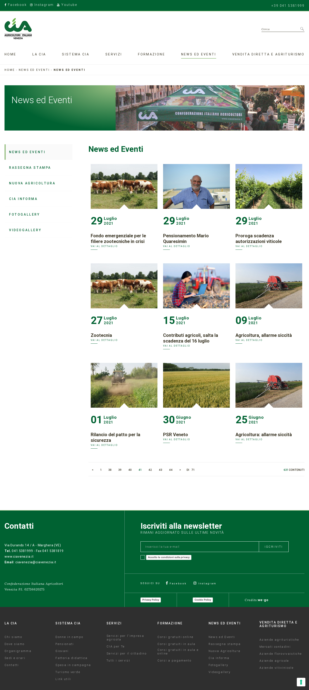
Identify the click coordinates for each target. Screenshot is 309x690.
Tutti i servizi (118, 660)
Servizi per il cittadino (127, 653)
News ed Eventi (27, 152)
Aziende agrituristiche (279, 640)
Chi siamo (13, 637)
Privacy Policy (150, 599)
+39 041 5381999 (287, 6)
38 (110, 469)
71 (193, 469)
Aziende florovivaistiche (280, 654)
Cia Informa (23, 199)
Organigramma (18, 651)
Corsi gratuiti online (175, 637)
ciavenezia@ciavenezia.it (35, 562)
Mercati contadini (275, 647)
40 (130, 469)
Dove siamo (14, 644)
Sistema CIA (75, 54)
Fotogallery (24, 214)
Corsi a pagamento (174, 660)
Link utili (63, 679)
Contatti (12, 665)
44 (171, 469)
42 (150, 469)
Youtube (68, 5)
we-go (263, 600)
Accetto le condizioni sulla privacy (169, 557)
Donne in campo (69, 637)
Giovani (62, 651)
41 (140, 469)
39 (119, 469)
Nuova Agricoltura (32, 183)
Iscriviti (274, 547)
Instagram (43, 5)
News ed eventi (198, 54)
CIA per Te (116, 646)
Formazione (151, 54)
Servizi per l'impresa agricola (125, 637)
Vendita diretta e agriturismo (268, 54)
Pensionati (64, 644)
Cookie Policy (203, 599)
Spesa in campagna (73, 665)
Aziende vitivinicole (276, 668)
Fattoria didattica (71, 658)
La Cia (39, 54)
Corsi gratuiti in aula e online (178, 651)
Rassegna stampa (30, 168)
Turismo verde (67, 672)
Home (10, 54)
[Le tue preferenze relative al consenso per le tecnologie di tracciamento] (301, 682)
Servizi (113, 54)
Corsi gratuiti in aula (176, 644)
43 (160, 469)
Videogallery (25, 230)
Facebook (17, 5)
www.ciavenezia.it (19, 556)
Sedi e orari (15, 658)
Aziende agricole (274, 661)
